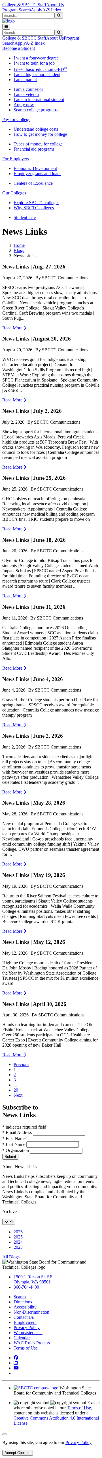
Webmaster (28, 1332)
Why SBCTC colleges (34, 207)
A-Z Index (51, 9)
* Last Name (14, 1144)
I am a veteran (26, 94)
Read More (13, 327)
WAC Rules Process (32, 1342)
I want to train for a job (34, 63)
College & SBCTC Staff (24, 4)
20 (16, 1090)
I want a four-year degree (36, 58)
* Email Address (17, 1132)
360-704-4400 (26, 1287)
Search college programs (36, 109)
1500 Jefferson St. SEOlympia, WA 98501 (33, 1279)
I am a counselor (28, 89)
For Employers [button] (15, 158)
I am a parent (25, 79)
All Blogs (11, 1256)
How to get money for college (40, 134)
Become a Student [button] (18, 48)
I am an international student (39, 99)
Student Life (25, 217)
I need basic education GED (40, 69)
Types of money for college (38, 144)
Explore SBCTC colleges (36, 202)
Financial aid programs (34, 149)
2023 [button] (18, 1247)
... (15, 1084)
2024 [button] (18, 1242)
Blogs (19, 250)
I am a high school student (37, 74)
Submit (10, 1156)
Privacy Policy (27, 1327)
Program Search (16, 9)
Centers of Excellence (33, 183)
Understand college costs (36, 129)
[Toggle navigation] (6, 27)
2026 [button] (18, 1231)
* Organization (15, 1150)
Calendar (22, 1337)
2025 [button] (18, 1237)
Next (18, 1095)
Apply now (24, 104)
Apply (36, 9)
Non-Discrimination (31, 1312)
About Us (55, 4)
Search (20, 1296)
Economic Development (35, 168)
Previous (21, 1064)
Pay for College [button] (16, 119)
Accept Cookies (18, 1453)
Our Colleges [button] (14, 192)
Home (19, 245)
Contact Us (24, 1317)
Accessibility (25, 1307)
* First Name (14, 1138)
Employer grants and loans (37, 173)
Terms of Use (26, 1348)
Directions (23, 1301)
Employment (25, 1322)
